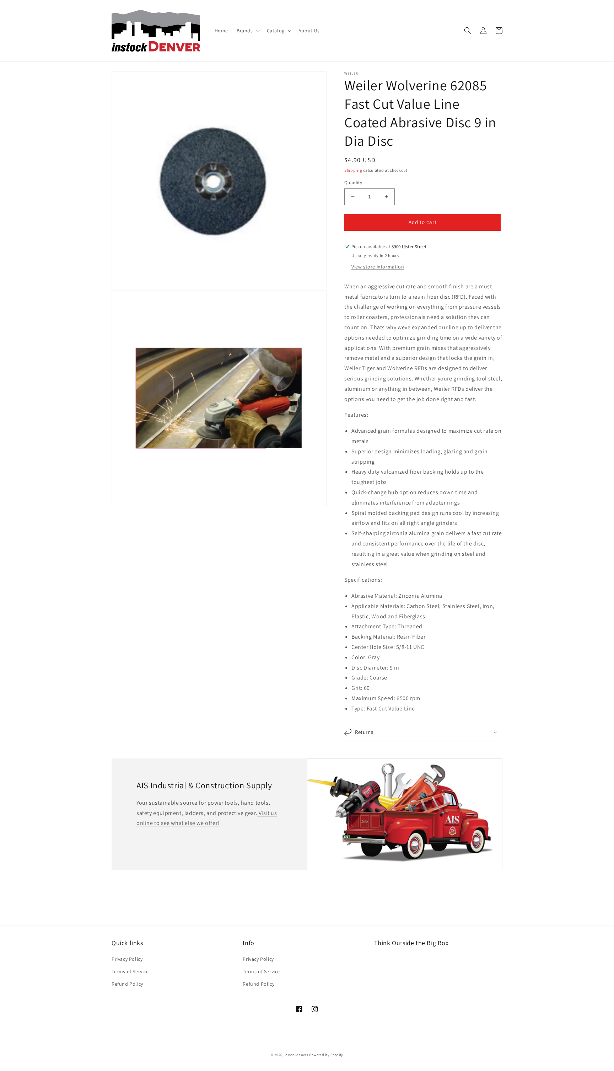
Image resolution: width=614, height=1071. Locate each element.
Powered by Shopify (326, 1055)
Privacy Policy (127, 959)
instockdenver (296, 1055)
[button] (247, 30)
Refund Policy (127, 984)
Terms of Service (130, 971)
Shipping (353, 170)
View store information (377, 266)
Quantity (353, 183)
